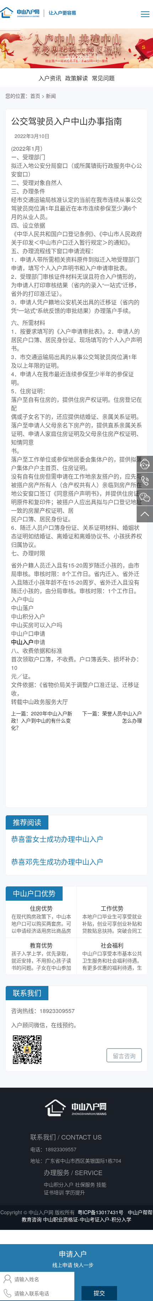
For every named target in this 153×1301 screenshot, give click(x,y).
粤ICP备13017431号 (100, 1212)
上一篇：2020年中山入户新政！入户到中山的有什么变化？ (41, 720)
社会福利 (112, 945)
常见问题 (103, 78)
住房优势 (41, 908)
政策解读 (76, 78)
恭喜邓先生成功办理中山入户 (57, 862)
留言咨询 (124, 1056)
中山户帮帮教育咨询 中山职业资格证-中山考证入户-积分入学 (87, 1216)
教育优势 (41, 945)
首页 (35, 95)
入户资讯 (49, 78)
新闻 (51, 95)
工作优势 (112, 908)
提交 (99, 1293)
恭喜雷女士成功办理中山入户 (57, 839)
